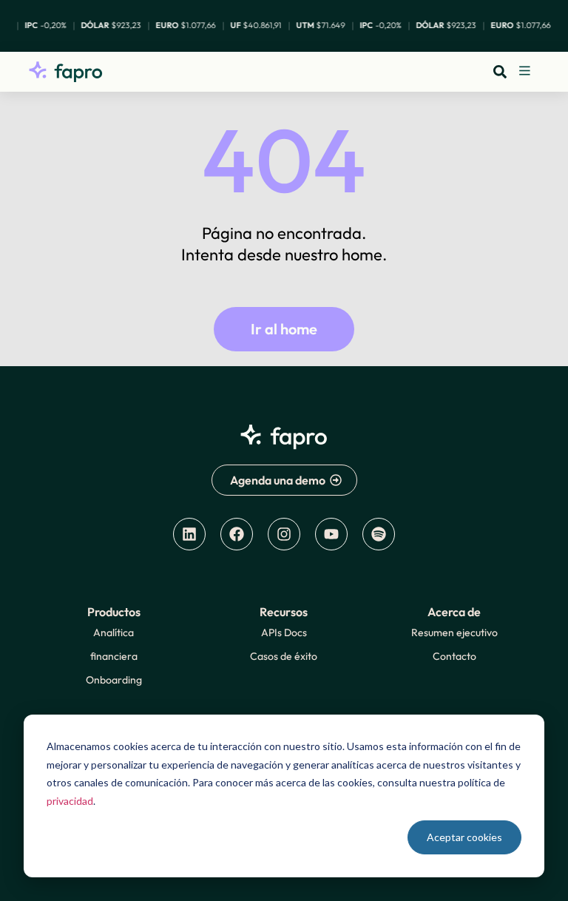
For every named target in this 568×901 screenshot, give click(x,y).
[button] (525, 71)
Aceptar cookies (464, 837)
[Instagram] (284, 534)
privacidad (70, 800)
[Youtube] (331, 534)
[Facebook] (236, 534)
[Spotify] (378, 534)
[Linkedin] (189, 534)
